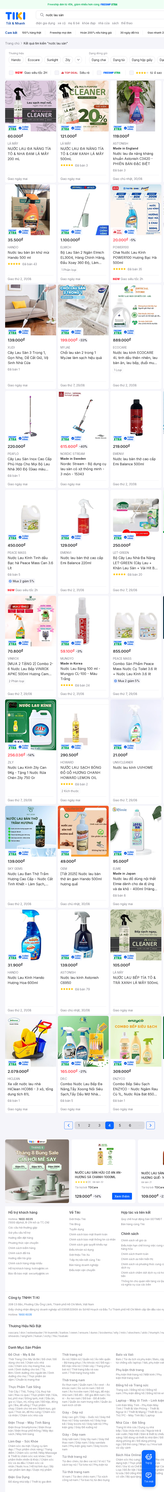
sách (115, 23)
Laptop (150, 1415)
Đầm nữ (76, 1359)
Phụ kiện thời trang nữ (129, 1374)
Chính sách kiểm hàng (21, 1248)
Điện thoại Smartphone (22, 1427)
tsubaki (63, 1336)
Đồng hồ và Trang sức (132, 1385)
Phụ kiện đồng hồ (133, 1393)
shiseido (13, 1336)
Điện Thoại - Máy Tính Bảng (29, 1422)
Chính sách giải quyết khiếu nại (88, 1244)
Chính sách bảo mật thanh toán (88, 1234)
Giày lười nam (70, 1439)
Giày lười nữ (94, 1423)
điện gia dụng (45, 23)
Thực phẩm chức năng (29, 1449)
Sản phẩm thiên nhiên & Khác (30, 1458)
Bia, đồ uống (22, 1405)
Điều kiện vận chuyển (82, 1270)
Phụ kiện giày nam (81, 1446)
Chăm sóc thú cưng (128, 1459)
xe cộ (62, 23)
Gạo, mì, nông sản (28, 1401)
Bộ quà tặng (133, 1476)
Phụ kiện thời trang (130, 1370)
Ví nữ (101, 1461)
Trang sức (122, 1389)
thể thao (127, 23)
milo (123, 1332)
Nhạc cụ (145, 1444)
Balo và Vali (124, 1354)
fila (55, 1336)
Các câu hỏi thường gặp (22, 1227)
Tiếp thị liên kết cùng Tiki (84, 1259)
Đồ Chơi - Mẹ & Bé (21, 1354)
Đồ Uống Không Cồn (138, 1473)
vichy (47, 1336)
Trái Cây (13, 1391)
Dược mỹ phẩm (42, 1469)
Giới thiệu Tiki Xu (79, 1254)
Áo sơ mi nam (86, 1388)
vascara (13, 1332)
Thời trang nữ (72, 1354)
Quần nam (86, 1384)
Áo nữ (65, 1359)
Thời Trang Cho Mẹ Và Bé (24, 1359)
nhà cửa (104, 23)
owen (73, 1332)
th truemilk (51, 1332)
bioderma (106, 1332)
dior (22, 1332)
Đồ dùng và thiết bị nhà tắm (141, 1437)
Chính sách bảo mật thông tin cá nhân (92, 1239)
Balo (119, 1359)
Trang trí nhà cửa (126, 1427)
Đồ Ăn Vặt (129, 1469)
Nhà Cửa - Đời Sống (130, 1422)
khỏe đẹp (89, 23)
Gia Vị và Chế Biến (134, 1466)
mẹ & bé (74, 23)
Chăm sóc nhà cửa (31, 1415)
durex (94, 1332)
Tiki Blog (74, 1224)
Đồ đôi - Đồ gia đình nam (90, 1395)
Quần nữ (88, 1359)
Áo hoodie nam (79, 1391)
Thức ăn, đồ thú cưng (28, 1412)
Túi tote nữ (85, 1464)
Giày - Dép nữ (72, 1412)
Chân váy (88, 1366)
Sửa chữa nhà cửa (134, 1430)
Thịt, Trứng (27, 1391)
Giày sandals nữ (83, 1420)
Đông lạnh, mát (34, 1398)
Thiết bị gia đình (41, 1481)
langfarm (26, 1336)
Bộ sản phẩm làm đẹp (30, 1468)
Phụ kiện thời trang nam (139, 1376)
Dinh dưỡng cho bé (27, 1369)
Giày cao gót (70, 1417)
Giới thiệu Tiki (77, 1219)
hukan (38, 1336)
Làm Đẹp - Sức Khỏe (23, 1441)
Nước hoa (22, 1466)
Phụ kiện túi (101, 1464)
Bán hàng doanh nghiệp (83, 1265)
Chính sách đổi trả (19, 1253)
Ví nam (66, 1476)
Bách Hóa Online (128, 1455)
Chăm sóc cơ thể (26, 1452)
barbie (64, 1332)
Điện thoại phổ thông (28, 1430)
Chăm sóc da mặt (19, 1446)
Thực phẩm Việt (40, 1395)
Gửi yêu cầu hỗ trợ (19, 1232)
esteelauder (35, 1332)
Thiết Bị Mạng (137, 1412)
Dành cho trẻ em (26, 1408)
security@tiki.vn (39, 1273)
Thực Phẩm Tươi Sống (24, 1387)
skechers (134, 1332)
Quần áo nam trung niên (84, 1401)
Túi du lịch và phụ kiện (137, 1359)
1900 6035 (25, 1314)
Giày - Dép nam (73, 1434)
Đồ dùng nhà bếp (18, 1481)
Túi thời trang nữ (74, 1456)
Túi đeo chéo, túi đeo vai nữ (79, 1461)
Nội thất (134, 1434)
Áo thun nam (70, 1384)
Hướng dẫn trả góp (19, 1258)
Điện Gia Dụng (18, 1477)
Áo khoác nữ (91, 1362)
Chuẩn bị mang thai (28, 1379)
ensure (83, 1332)
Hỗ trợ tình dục (39, 1466)
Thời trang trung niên (82, 1372)
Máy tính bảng (25, 1434)
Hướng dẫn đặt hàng (20, 1237)
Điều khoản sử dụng (81, 1249)
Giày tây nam (89, 1439)
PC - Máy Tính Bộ (133, 1415)
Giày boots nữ (76, 1423)
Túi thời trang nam (75, 1472)
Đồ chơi (46, 1359)
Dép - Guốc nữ (89, 1417)
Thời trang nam (73, 1380)
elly (116, 1332)
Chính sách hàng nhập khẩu (25, 1263)
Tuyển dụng (76, 1229)
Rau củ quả (22, 1395)
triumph (154, 1332)
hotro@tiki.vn (40, 1268)
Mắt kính (149, 1374)
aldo (145, 1332)
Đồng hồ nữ (137, 1389)
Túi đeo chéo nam (84, 1476)
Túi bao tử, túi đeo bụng (95, 1480)
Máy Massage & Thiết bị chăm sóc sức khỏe (32, 1454)
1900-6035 (26, 1219)
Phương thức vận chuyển (23, 1242)
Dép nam (81, 1442)
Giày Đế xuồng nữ (86, 1427)
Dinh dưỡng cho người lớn (30, 1372)
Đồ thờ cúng (130, 1444)
